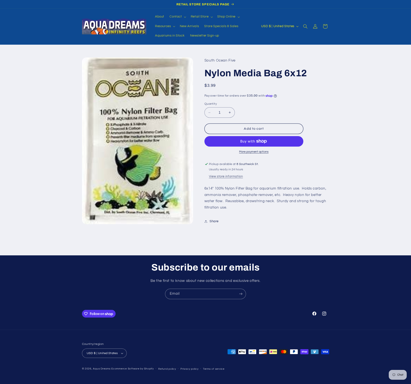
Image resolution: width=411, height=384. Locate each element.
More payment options (254, 151)
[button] (177, 17)
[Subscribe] (241, 294)
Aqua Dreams (101, 369)
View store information (226, 176)
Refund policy (167, 369)
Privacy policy (189, 369)
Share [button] (214, 221)
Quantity (210, 103)
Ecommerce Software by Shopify (132, 369)
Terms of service (214, 369)
